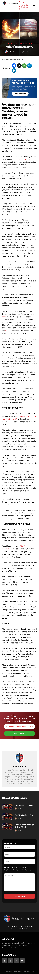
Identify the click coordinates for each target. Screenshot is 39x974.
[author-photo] (16, 808)
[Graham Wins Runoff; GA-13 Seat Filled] (7, 826)
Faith (9, 43)
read (4, 317)
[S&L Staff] (7, 51)
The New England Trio (24, 815)
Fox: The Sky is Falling (24, 805)
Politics (18, 43)
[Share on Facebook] (14, 65)
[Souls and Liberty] (19, 918)
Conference (23, 159)
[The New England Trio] (7, 816)
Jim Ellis (21, 808)
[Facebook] (4, 960)
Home (4, 59)
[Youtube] (22, 960)
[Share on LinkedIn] (14, 70)
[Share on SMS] (24, 65)
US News (28, 43)
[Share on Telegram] (29, 65)
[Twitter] (16, 960)
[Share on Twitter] (19, 65)
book (7, 330)
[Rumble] (10, 960)
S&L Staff (13, 52)
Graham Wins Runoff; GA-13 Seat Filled (25, 826)
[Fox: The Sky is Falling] (7, 807)
